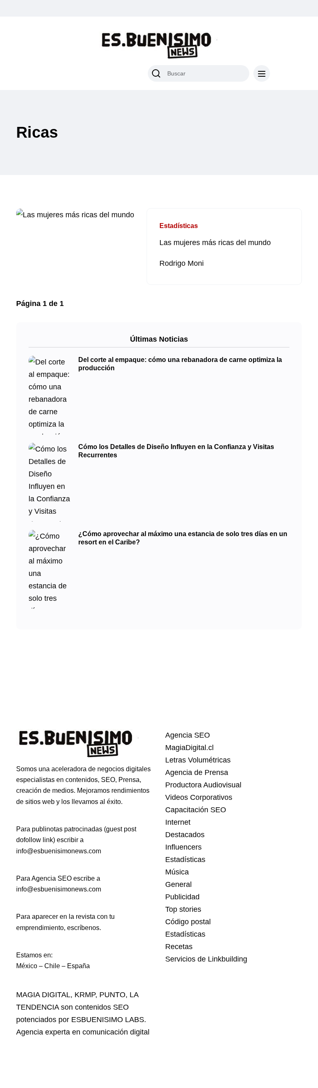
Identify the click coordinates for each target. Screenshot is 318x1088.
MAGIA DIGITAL (43, 995)
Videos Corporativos (198, 797)
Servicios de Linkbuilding (206, 959)
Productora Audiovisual (203, 785)
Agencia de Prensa (196, 772)
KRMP (85, 995)
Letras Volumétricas (198, 760)
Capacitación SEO (195, 810)
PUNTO (112, 995)
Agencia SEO (187, 735)
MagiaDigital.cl (189, 747)
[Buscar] (156, 73)
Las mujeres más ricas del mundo (215, 242)
